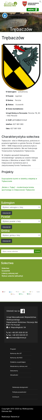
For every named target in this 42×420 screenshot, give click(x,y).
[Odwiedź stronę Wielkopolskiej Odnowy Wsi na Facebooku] (22, 311)
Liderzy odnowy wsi (10, 273)
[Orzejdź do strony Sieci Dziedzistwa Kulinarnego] (10, 292)
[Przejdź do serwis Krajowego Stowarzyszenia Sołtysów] (29, 294)
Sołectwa (5, 268)
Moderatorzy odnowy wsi (18, 366)
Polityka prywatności (19, 392)
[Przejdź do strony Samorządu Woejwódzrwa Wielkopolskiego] (4, 292)
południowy (23, 92)
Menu (31, 9)
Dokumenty (14, 371)
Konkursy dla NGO (16, 358)
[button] (40, 1)
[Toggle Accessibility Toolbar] (4, 15)
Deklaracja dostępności (20, 387)
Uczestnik (19, 104)
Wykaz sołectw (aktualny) (12, 276)
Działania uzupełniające (18, 362)
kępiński (18, 96)
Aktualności (14, 375)
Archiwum (15, 397)
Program (13, 349)
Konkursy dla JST (16, 353)
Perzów (18, 100)
